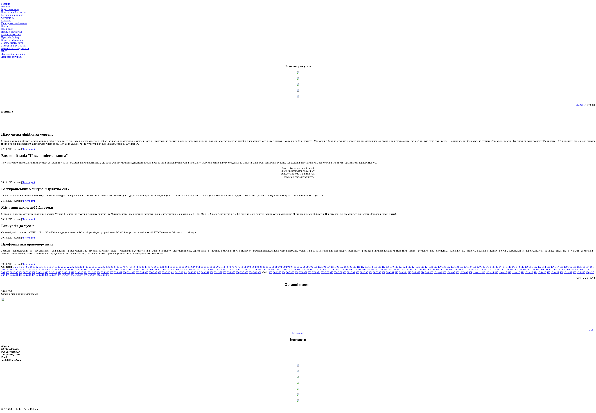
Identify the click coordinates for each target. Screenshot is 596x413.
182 (72, 269)
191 (112, 269)
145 (505, 266)
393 (401, 272)
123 (409, 266)
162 (579, 266)
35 (108, 266)
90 (279, 266)
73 (226, 266)
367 (288, 272)
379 (340, 272)
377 (331, 272)
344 (185, 272)
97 (301, 266)
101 (315, 266)
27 (84, 266)
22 (68, 266)
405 (453, 272)
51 (158, 266)
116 (379, 266)
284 (516, 269)
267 (442, 269)
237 (311, 269)
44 (136, 266)
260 (411, 269)
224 (255, 269)
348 (203, 272)
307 (25, 272)
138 (474, 266)
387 (375, 272)
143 (496, 266)
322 (90, 272)
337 (155, 272)
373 (314, 272)
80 (248, 266)
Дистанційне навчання (13, 54)
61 (189, 266)
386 (370, 272)
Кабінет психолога (11, 34)
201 (155, 269)
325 (103, 272)
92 (285, 266)
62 (192, 266)
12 (37, 266)
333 (138, 272)
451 (59, 275)
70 (217, 266)
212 (203, 269)
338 (159, 272)
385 (366, 272)
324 (98, 272)
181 (68, 269)
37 (115, 266)
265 (433, 269)
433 (574, 272)
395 (409, 272)
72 (223, 266)
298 (576, 269)
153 (540, 266)
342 (177, 272)
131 (444, 266)
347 (198, 272)
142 (492, 266)
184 (81, 269)
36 (112, 266)
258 (403, 269)
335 (146, 272)
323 (94, 272)
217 (224, 269)
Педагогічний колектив (13, 12)
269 (450, 269)
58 (180, 266)
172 (29, 269)
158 (561, 266)
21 (65, 266)
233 (294, 269)
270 (455, 269)
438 (3, 275)
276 (481, 269)
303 (7, 272)
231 (285, 269)
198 (142, 269)
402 (440, 272)
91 (282, 266)
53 (164, 266)
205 (172, 269)
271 (459, 269)
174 (38, 269)
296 (568, 269)
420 (518, 272)
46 (143, 266)
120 (396, 266)
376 (327, 272)
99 (307, 266)
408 (466, 272)
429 (557, 272)
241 (329, 269)
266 (437, 269)
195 (129, 269)
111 (358, 266)
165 (592, 266)
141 (487, 266)
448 (46, 275)
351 (216, 272)
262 (420, 269)
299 (581, 269)
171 (25, 269)
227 (268, 269)
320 (81, 272)
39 (121, 266)
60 (186, 266)
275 (477, 269)
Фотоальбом (7, 17)
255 (390, 269)
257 (398, 269)
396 (414, 272)
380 (344, 272)
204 (168, 269)
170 (20, 269)
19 (59, 266)
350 (211, 272)
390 (388, 272)
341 (172, 272)
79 (245, 266)
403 (444, 272)
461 (103, 275)
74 (229, 266)
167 (7, 269)
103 (324, 266)
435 (583, 272)
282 (507, 269)
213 (207, 269)
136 (466, 266)
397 (418, 272)
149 (522, 266)
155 (548, 266)
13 (40, 266)
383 (357, 272)
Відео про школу (10, 9)
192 (116, 269)
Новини (5, 6)
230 (281, 269)
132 (448, 266)
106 (337, 266)
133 (453, 266)
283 (511, 269)
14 (43, 266)
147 (513, 266)
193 (120, 269)
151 (531, 266)
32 (99, 266)
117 (383, 266)
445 (33, 275)
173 (33, 269)
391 (392, 272)
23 (71, 266)
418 (509, 272)
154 (544, 266)
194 (125, 269)
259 (407, 269)
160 (570, 266)
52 (161, 266)
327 (111, 272)
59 (183, 266)
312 (46, 272)
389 (383, 272)
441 (16, 275)
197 (138, 269)
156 (553, 266)
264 (429, 269)
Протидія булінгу (10, 37)
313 (51, 272)
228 (272, 269)
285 (520, 269)
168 (12, 269)
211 (198, 269)
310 (38, 272)
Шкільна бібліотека (11, 31)
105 (333, 266)
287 (529, 269)
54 (167, 266)
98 (304, 266)
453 (68, 275)
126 (422, 266)
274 (472, 269)
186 (90, 269)
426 (544, 272)
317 (68, 272)
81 (251, 266)
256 (394, 269)
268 (446, 269)
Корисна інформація (12, 40)
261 (416, 269)
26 (80, 266)
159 (566, 266)
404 (449, 272)
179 (59, 269)
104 (328, 266)
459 (94, 275)
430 (561, 272)
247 (355, 269)
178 (55, 269)
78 (242, 266)
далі (591, 330)
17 (53, 266)
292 (550, 269)
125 (418, 266)
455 (77, 275)
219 (233, 269)
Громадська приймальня (14, 23)
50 (155, 266)
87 (270, 266)
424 (535, 272)
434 (579, 272)
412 (483, 272)
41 (127, 266)
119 (392, 266)
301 (589, 269)
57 (177, 266)
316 (64, 272)
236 (307, 269)
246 (350, 269)
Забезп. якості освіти (12, 43)
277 (485, 269)
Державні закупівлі (11, 56)
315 (59, 272)
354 (229, 272)
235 (303, 269)
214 (211, 269)
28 (87, 266)
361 (259, 272)
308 (29, 272)
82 (254, 266)
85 (264, 266)
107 (341, 266)
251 (372, 269)
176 (46, 269)
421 (522, 272)
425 (540, 272)
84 (261, 266)
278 (490, 269)
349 (207, 272)
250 (368, 269)
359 (251, 272)
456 (81, 275)
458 (90, 275)
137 (470, 266)
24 (74, 266)
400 (431, 272)
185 (86, 269)
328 (116, 272)
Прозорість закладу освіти (15, 48)
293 (555, 269)
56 (174, 266)
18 (56, 266)
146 (509, 266)
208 (185, 269)
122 (405, 266)
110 (354, 266)
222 (246, 269)
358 (246, 272)
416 (501, 272)
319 (77, 272)
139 (479, 266)
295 (563, 269)
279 (494, 269)
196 (133, 269)
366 (283, 272)
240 (324, 269)
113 (367, 266)
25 (77, 266)
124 (413, 266)
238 (316, 269)
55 (170, 266)
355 (233, 272)
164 (587, 266)
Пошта (4, 26)
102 (320, 266)
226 (264, 269)
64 (198, 266)
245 (346, 269)
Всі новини (298, 333)
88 (273, 266)
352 (220, 272)
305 (16, 272)
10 (31, 266)
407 (462, 272)
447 (42, 275)
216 (220, 269)
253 (381, 269)
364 (275, 272)
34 (105, 266)
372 (310, 272)
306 (20, 272)
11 (34, 266)
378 (336, 272)
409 (470, 272)
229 (277, 269)
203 (164, 269)
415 (496, 272)
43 (133, 266)
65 (202, 266)
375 (323, 272)
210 (194, 269)
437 (592, 272)
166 (3, 269)
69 (214, 266)
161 (574, 266)
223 (251, 269)
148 (518, 266)
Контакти (6, 20)
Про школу (7, 29)
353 (224, 272)
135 (461, 266)
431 (566, 272)
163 (583, 266)
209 (190, 269)
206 (177, 269)
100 (311, 266)
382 (353, 272)
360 (255, 272)
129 (435, 266)
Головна (5, 3)
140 (483, 266)
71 (220, 266)
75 (233, 266)
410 (475, 272)
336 (151, 272)
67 (208, 266)
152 (535, 266)
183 (77, 269)
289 (537, 269)
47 (146, 266)
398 (422, 272)
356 (237, 272)
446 (38, 275)
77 (239, 266)
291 (546, 269)
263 (424, 269)
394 (405, 272)
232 (290, 269)
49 (152, 266)
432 (570, 272)
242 (333, 269)
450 (55, 275)
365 (279, 272)
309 (33, 272)
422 (527, 272)
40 (124, 266)
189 (103, 269)
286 (524, 269)
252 (377, 269)
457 (86, 275)
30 (93, 266)
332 (133, 272)
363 (270, 272)
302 (3, 272)
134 (457, 266)
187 (94, 269)
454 (72, 275)
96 (298, 266)
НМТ (4, 51)
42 (130, 266)
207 (181, 269)
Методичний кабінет (12, 15)
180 (64, 269)
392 (396, 272)
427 (548, 272)
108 (346, 266)
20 (62, 266)
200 (151, 269)
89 (276, 266)
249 (364, 269)
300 (585, 269)
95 (295, 266)
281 (503, 269)
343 (181, 272)
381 (349, 272)
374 (318, 272)
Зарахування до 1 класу (13, 45)
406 (457, 272)
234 (298, 269)
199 (146, 269)
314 (55, 272)
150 (526, 266)
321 (85, 272)
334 (142, 272)
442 (20, 275)
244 (342, 269)
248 (359, 269)
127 (427, 266)
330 (124, 272)
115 (375, 266)
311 (42, 272)
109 (350, 266)
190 (107, 269)
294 (559, 269)
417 (505, 272)
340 (168, 272)
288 (533, 269)
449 (51, 275)
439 (7, 275)
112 (362, 266)
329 (120, 272)
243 (337, 269)
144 (500, 266)
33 (102, 266)
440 (12, 275)
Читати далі (28, 149)
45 (139, 266)
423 (531, 272)
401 (436, 272)
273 (468, 269)
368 (292, 272)
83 (257, 266)
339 (164, 272)
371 (305, 272)
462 (107, 275)
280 (498, 269)
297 (572, 269)
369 (296, 272)
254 (385, 269)
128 (431, 266)
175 (42, 269)
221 (242, 269)
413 (488, 272)
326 (107, 272)
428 (553, 272)
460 (99, 275)
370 (301, 272)
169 (16, 269)
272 (463, 269)
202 (159, 269)
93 (288, 266)
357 (242, 272)
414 (492, 272)
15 (46, 266)
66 (205, 266)
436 (587, 272)
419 (514, 272)
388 (379, 272)
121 (400, 266)
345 (190, 272)
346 (194, 272)
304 (12, 272)
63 (195, 266)
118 (388, 266)
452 (64, 275)
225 (259, 269)
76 (236, 266)
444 (29, 275)
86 (267, 266)
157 (557, 266)
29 (90, 266)
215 (216, 269)
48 (149, 266)
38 (118, 266)
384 (362, 272)
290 (542, 269)
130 (440, 266)
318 (72, 272)
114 (371, 266)
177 (51, 269)
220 (237, 269)
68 (211, 266)
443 (25, 275)
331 (129, 272)
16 (49, 266)
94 (292, 266)
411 (479, 272)
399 (427, 272)
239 (320, 269)
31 (96, 266)
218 (229, 269)
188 (99, 269)
